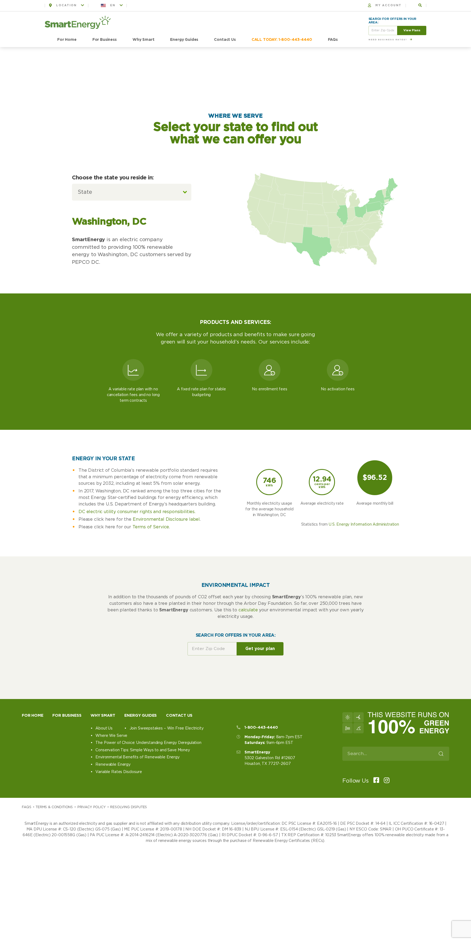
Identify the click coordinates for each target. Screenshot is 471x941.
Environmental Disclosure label (166, 519)
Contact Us (224, 40)
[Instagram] (385, 781)
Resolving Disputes (128, 807)
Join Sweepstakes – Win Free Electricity (166, 728)
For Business (104, 40)
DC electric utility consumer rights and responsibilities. (136, 512)
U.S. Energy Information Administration (364, 524)
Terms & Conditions (54, 807)
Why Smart (143, 40)
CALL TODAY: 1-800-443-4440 (282, 40)
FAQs (333, 40)
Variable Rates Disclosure (118, 772)
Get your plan (260, 649)
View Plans (411, 30)
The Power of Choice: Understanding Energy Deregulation (148, 743)
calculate (248, 610)
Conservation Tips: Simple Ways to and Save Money (142, 750)
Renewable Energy (112, 765)
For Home (67, 40)
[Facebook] (374, 781)
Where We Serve (111, 736)
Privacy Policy (91, 807)
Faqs (26, 807)
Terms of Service (150, 527)
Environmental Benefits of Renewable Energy (137, 757)
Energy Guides (184, 40)
